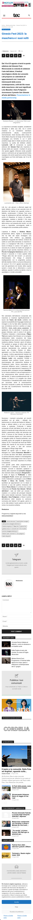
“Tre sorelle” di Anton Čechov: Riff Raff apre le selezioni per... (20, 832)
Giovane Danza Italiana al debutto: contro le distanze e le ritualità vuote (21, 644)
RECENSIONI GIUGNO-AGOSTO (12, 718)
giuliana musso (6, 528)
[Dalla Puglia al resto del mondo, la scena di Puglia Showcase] (6, 652)
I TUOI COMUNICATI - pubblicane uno (13, 808)
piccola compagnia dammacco (9, 531)
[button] (29, 15)
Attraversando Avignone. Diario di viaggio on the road (20, 796)
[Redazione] (9, 584)
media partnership (9, 97)
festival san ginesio (7, 526)
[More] (24, 55)
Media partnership (10, 25)
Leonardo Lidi (15, 528)
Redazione (6, 51)
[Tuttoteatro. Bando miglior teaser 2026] (6, 855)
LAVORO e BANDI (8, 840)
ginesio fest (23, 526)
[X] (7, 55)
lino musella (23, 528)
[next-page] (6, 803)
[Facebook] (3, 55)
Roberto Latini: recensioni (8, 533)
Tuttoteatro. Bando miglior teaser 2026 (21, 854)
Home (3, 25)
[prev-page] (3, 803)
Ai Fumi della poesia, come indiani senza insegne (21, 787)
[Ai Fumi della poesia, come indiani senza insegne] (6, 788)
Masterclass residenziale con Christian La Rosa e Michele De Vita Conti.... (20, 823)
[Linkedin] (19, 55)
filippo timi (16, 526)
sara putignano (20, 533)
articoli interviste (11, 521)
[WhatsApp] (15, 55)
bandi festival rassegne (22, 521)
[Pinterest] (11, 55)
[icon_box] (16, 562)
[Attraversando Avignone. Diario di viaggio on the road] (6, 797)
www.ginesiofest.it (7, 516)
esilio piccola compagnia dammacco (11, 523)
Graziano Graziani (6, 773)
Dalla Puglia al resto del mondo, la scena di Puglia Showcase (20, 652)
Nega (16, 907)
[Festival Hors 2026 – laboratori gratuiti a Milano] (6, 847)
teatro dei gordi (6, 536)
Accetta (16, 902)
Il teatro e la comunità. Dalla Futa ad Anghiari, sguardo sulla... (16, 770)
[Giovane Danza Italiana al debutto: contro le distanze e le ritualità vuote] (6, 644)
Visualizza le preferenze (16, 912)
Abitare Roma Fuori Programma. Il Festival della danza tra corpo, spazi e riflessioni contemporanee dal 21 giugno (21, 662)
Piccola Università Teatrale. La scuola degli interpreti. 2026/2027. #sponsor (21, 814)
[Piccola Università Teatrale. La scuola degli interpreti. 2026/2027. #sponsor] (6, 815)
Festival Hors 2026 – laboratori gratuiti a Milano (21, 846)
